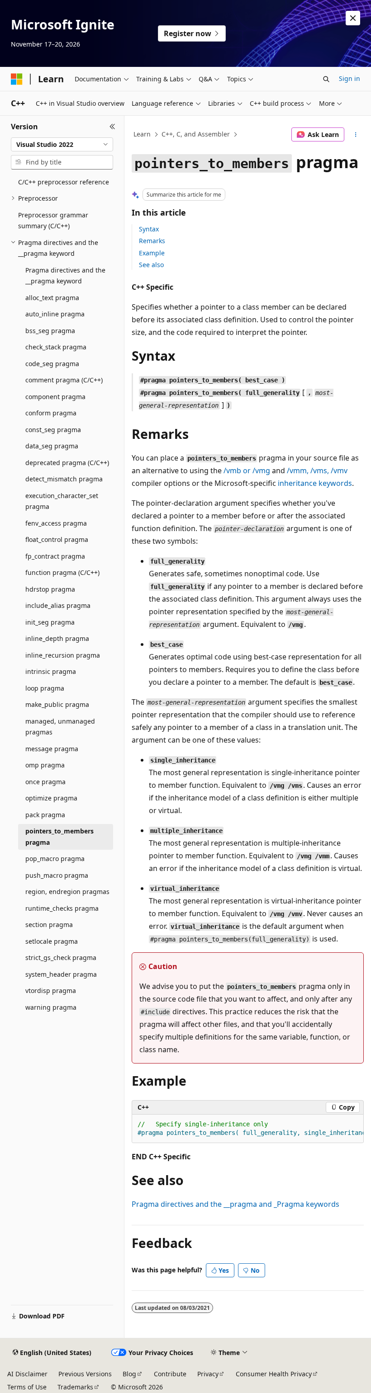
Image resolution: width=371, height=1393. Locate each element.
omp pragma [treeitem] (45, 765)
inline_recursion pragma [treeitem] (62, 655)
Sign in (349, 78)
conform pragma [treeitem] (50, 413)
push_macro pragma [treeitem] (56, 875)
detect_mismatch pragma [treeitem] (64, 479)
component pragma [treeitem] (55, 396)
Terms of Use (27, 1387)
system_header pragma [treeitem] (61, 974)
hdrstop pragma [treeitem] (50, 589)
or (247, 470)
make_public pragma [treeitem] (57, 704)
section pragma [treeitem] (49, 924)
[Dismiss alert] (353, 18)
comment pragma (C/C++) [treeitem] (64, 380)
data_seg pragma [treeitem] (51, 446)
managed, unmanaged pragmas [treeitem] (60, 727)
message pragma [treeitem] (51, 748)
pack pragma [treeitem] (45, 814)
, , (317, 470)
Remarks (152, 240)
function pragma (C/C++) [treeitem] (62, 572)
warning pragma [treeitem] (50, 1007)
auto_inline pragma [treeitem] (55, 314)
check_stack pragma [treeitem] (55, 347)
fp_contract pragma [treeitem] (55, 556)
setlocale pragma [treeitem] (51, 941)
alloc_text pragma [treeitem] (52, 297)
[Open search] (326, 79)
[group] (248, 1129)
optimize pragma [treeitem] (51, 798)
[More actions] (356, 134)
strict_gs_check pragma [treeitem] (60, 957)
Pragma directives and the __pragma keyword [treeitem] (65, 276)
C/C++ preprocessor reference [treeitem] (63, 182)
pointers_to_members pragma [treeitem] (59, 837)
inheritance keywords (315, 483)
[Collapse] (112, 126)
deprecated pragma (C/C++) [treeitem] (67, 462)
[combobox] (62, 144)
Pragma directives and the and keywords (235, 1204)
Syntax (149, 229)
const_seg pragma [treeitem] (53, 429)
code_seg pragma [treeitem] (52, 363)
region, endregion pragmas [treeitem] (67, 891)
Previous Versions (85, 1373)
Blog (129, 1373)
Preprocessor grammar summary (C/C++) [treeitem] (53, 221)
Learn (142, 134)
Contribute (170, 1373)
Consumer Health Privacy (274, 1373)
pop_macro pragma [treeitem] (55, 858)
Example (152, 253)
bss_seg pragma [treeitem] (50, 330)
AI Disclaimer (27, 1373)
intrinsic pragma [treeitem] (50, 671)
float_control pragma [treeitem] (56, 539)
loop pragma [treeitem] (44, 688)
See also (151, 264)
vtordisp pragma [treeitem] (50, 990)
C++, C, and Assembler (196, 134)
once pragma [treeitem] (45, 781)
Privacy (208, 1373)
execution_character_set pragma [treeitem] (61, 501)
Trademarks (75, 1387)
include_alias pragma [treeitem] (57, 605)
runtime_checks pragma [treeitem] (62, 908)
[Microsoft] (17, 79)
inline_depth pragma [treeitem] (57, 638)
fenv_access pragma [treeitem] (56, 523)
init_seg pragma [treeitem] (50, 622)
